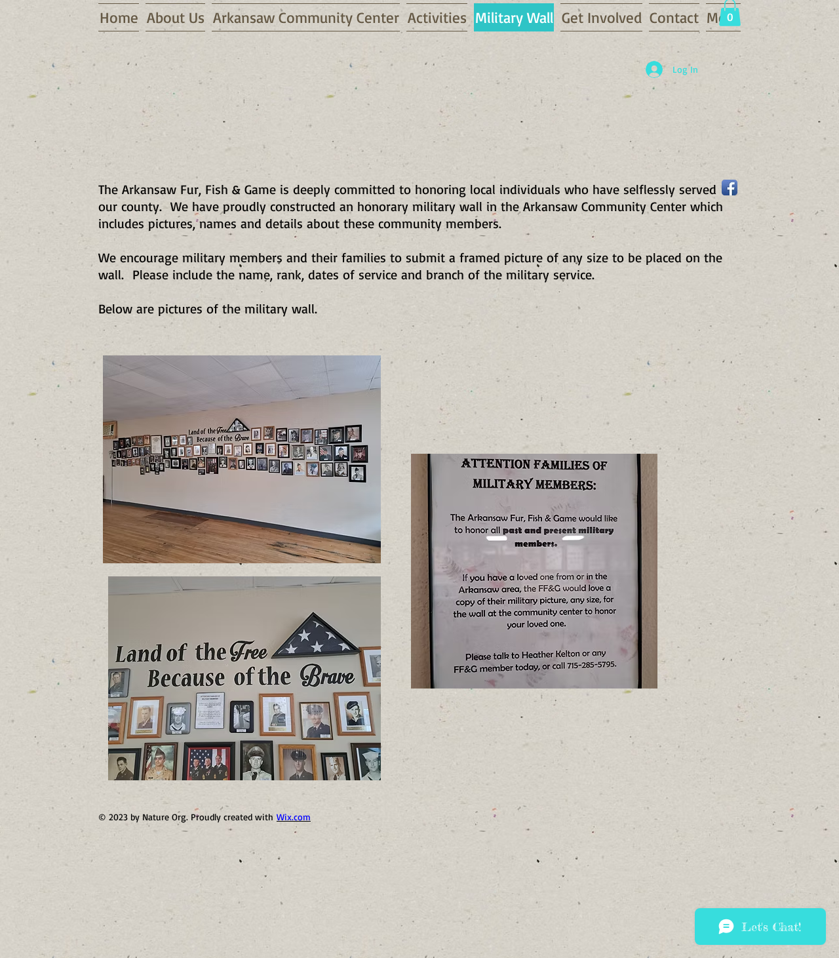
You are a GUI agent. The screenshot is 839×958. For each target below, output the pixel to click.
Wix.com (294, 816)
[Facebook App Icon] (729, 187)
